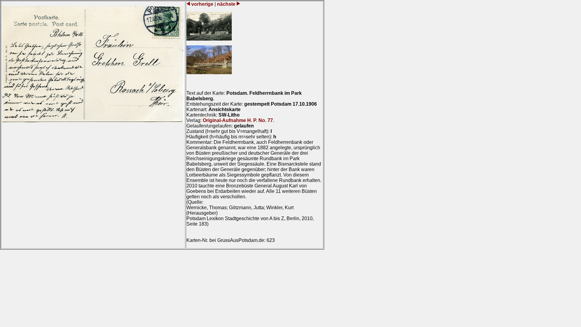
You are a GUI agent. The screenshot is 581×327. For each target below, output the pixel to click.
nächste (226, 4)
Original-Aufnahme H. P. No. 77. (238, 120)
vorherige (202, 4)
